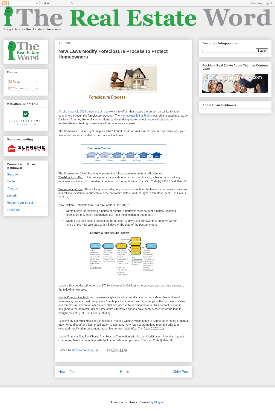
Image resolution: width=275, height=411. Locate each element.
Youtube (12, 188)
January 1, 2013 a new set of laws (87, 111)
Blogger (158, 402)
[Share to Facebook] (121, 350)
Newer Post (67, 372)
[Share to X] (117, 350)
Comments (20, 88)
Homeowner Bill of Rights (136, 115)
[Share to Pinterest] (125, 350)
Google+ (12, 174)
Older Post (181, 372)
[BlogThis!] (113, 350)
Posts (16, 81)
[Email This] (109, 350)
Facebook (13, 209)
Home (124, 372)
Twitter (11, 181)
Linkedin (12, 195)
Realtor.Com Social (20, 202)
